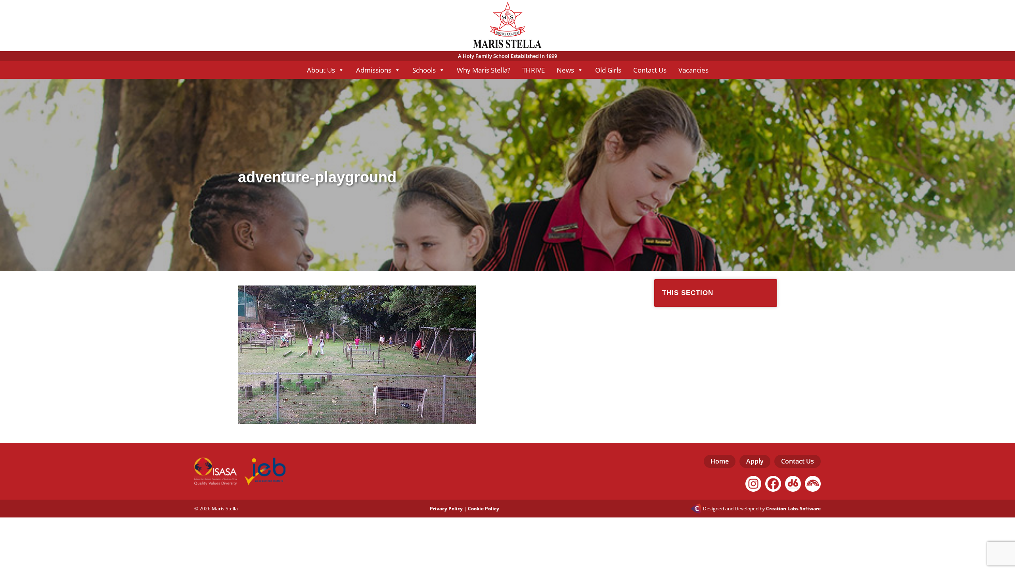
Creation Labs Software (793, 509)
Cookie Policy (483, 508)
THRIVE (533, 70)
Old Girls (608, 70)
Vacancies (693, 70)
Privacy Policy (446, 508)
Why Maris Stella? (483, 70)
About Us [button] (321, 70)
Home (719, 461)
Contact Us (649, 70)
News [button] (565, 70)
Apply (755, 461)
